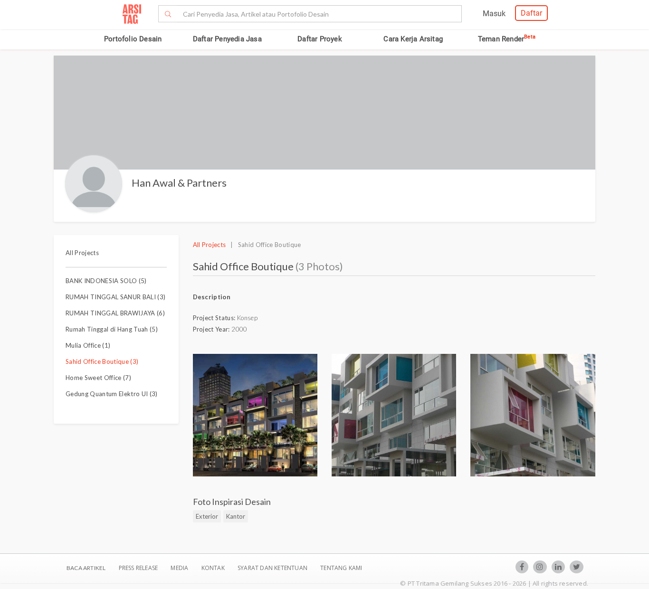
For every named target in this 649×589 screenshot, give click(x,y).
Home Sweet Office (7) (98, 377)
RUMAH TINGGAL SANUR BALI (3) (115, 297)
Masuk (494, 13)
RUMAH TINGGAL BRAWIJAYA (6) (115, 313)
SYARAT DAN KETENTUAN (273, 568)
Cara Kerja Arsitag (413, 39)
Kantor (235, 516)
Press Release (138, 568)
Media (180, 568)
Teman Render (506, 39)
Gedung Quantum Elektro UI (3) (112, 394)
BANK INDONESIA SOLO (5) (106, 281)
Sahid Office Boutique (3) (102, 361)
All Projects (82, 252)
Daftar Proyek (319, 39)
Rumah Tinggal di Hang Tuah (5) (112, 329)
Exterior (207, 516)
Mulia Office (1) (88, 345)
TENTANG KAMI (341, 568)
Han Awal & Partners (179, 182)
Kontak (213, 568)
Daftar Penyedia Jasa (227, 39)
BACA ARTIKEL (86, 567)
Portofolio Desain (133, 39)
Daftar (531, 13)
